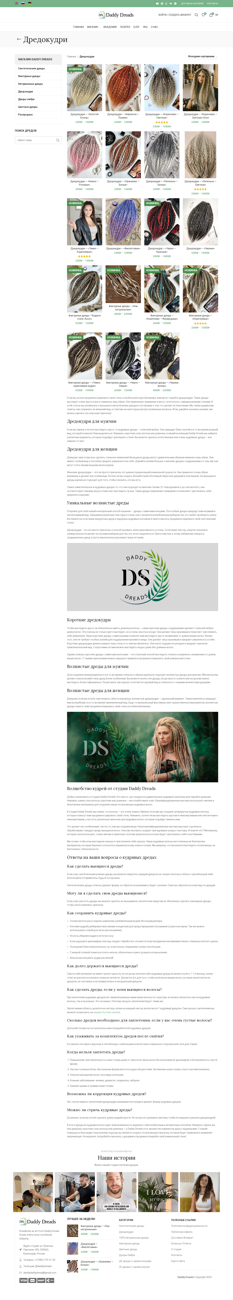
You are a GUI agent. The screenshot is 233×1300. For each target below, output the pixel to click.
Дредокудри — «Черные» (200, 248)
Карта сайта (178, 1261)
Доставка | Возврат (182, 1237)
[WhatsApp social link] (166, 3)
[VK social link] (170, 3)
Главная (72, 56)
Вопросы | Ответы (181, 1243)
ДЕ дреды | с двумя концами (135, 1261)
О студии (176, 1249)
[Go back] (19, 39)
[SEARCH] (58, 140)
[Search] (196, 14)
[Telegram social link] (175, 3)
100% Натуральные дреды (134, 1237)
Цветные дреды (128, 1249)
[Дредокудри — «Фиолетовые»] (72, 1248)
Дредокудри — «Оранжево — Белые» (97, 1263)
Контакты (176, 1255)
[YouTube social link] (157, 3)
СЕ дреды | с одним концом (134, 1267)
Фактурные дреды (129, 1243)
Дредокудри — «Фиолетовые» (123, 248)
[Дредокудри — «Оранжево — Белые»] (72, 1266)
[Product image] (84, 87)
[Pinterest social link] (162, 3)
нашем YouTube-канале (106, 1012)
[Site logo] (116, 14)
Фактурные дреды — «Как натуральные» (95, 1228)
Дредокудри (126, 1232)
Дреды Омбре (127, 1255)
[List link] (40, 1249)
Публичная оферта (181, 1232)
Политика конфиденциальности (189, 1226)
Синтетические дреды (131, 1226)
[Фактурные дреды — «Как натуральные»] (72, 1231)
